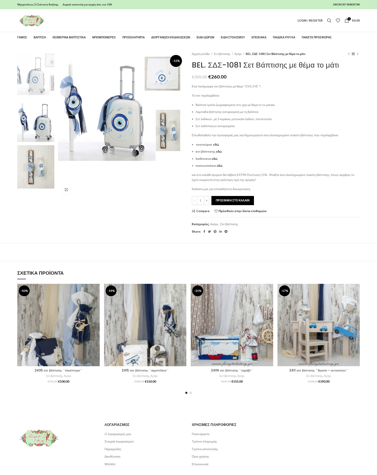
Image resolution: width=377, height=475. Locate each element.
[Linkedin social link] (220, 231)
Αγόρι (238, 54)
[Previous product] (349, 54)
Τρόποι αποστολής (205, 449)
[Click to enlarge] (66, 189)
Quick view (96, 310)
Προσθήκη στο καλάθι (233, 200)
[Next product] (357, 54)
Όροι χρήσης (200, 456)
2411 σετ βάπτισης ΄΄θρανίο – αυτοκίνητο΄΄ (318, 370)
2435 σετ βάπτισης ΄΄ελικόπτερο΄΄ (58, 370)
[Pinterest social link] (215, 231)
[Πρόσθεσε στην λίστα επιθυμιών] (96, 291)
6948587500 (353, 4)
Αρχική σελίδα (201, 54)
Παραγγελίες (113, 449)
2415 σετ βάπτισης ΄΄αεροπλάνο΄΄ (145, 370)
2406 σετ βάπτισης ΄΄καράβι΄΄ (232, 370)
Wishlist (110, 464)
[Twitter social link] (209, 231)
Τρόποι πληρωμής (204, 441)
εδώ (216, 144)
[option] (35, 73)
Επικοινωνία (200, 464)
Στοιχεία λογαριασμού (119, 441)
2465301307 (339, 4)
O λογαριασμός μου (118, 434)
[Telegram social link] (226, 231)
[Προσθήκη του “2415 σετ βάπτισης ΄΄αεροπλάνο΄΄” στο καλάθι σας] (183, 301)
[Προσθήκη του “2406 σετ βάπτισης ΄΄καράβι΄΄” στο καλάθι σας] (269, 301)
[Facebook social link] (204, 231)
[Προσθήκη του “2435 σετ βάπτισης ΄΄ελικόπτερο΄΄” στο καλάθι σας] (96, 301)
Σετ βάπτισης (222, 54)
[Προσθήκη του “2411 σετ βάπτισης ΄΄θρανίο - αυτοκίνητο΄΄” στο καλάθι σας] (356, 301)
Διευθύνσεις (113, 456)
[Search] (329, 20)
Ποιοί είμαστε (200, 434)
